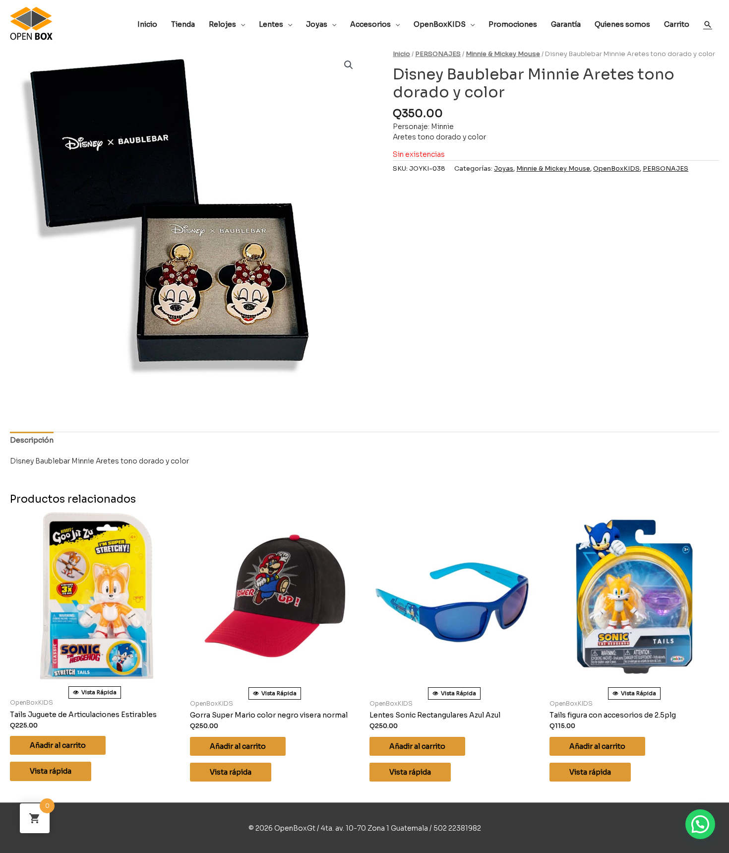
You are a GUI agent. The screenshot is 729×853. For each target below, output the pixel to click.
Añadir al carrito (58, 745)
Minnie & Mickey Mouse (503, 54)
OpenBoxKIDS (616, 169)
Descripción (32, 440)
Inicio (401, 54)
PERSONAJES (438, 54)
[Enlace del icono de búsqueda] (707, 24)
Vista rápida (50, 771)
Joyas (503, 169)
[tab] (32, 440)
